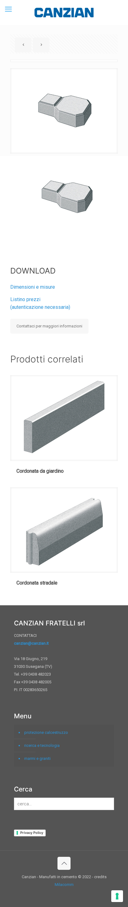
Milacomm (64, 884)
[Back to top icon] (64, 863)
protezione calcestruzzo (46, 732)
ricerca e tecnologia (42, 745)
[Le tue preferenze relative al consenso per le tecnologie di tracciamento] (117, 896)
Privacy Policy (31, 832)
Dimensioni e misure (32, 287)
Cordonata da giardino (40, 471)
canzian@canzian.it (31, 643)
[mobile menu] (8, 9)
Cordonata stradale (36, 583)
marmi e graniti (37, 758)
